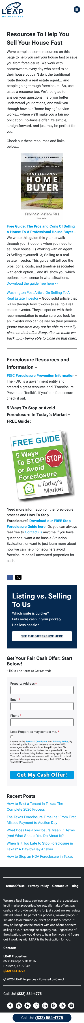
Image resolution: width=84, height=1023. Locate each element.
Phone (15, 715)
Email (15, 699)
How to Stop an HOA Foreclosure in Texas (40, 856)
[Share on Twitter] (18, 577)
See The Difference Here (42, 636)
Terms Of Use (15, 886)
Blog (75, 886)
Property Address (23, 683)
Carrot (59, 979)
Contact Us (60, 886)
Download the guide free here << (32, 283)
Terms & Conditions (36, 741)
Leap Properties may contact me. (34, 731)
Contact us (33, 532)
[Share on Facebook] (10, 577)
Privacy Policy (60, 741)
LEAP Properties (15, 956)
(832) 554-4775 (14, 971)
